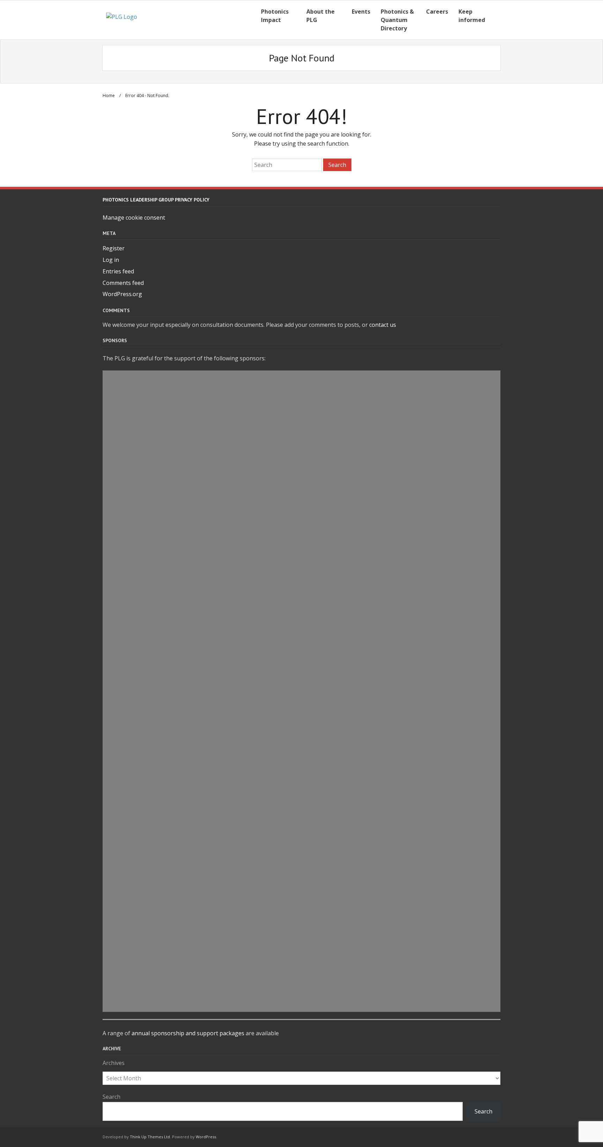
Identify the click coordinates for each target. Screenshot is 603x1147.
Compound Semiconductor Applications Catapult (301, 506)
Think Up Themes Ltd (150, 1136)
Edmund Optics (301, 811)
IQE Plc (301, 971)
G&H (301, 603)
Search (111, 1097)
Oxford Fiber (301, 763)
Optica (301, 586)
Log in (111, 260)
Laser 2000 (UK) (301, 426)
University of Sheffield (301, 490)
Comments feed (123, 283)
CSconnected (301, 859)
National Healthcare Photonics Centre (301, 875)
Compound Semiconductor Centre (301, 747)
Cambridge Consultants (301, 731)
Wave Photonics (301, 442)
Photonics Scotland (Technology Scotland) (302, 538)
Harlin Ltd (301, 619)
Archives (114, 1063)
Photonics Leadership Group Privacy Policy (156, 200)
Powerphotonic (301, 843)
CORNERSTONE (301, 699)
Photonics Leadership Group (301, 987)
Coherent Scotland (301, 474)
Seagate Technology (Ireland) (301, 795)
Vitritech (301, 939)
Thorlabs (301, 827)
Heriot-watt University (301, 554)
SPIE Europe (301, 1003)
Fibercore (301, 907)
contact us (382, 325)
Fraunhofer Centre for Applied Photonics (301, 378)
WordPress (206, 1136)
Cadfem (301, 779)
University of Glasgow (301, 458)
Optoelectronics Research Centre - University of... (301, 923)
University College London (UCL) (301, 955)
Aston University (301, 651)
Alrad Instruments (301, 410)
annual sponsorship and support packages (188, 1033)
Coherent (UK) (302, 891)
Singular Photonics (302, 683)
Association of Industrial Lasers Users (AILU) (301, 394)
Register (114, 248)
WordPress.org (122, 294)
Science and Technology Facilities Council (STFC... (301, 522)
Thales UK (301, 570)
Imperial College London (301, 635)
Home (109, 95)
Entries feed (118, 271)
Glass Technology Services (301, 715)
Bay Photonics (301, 667)
